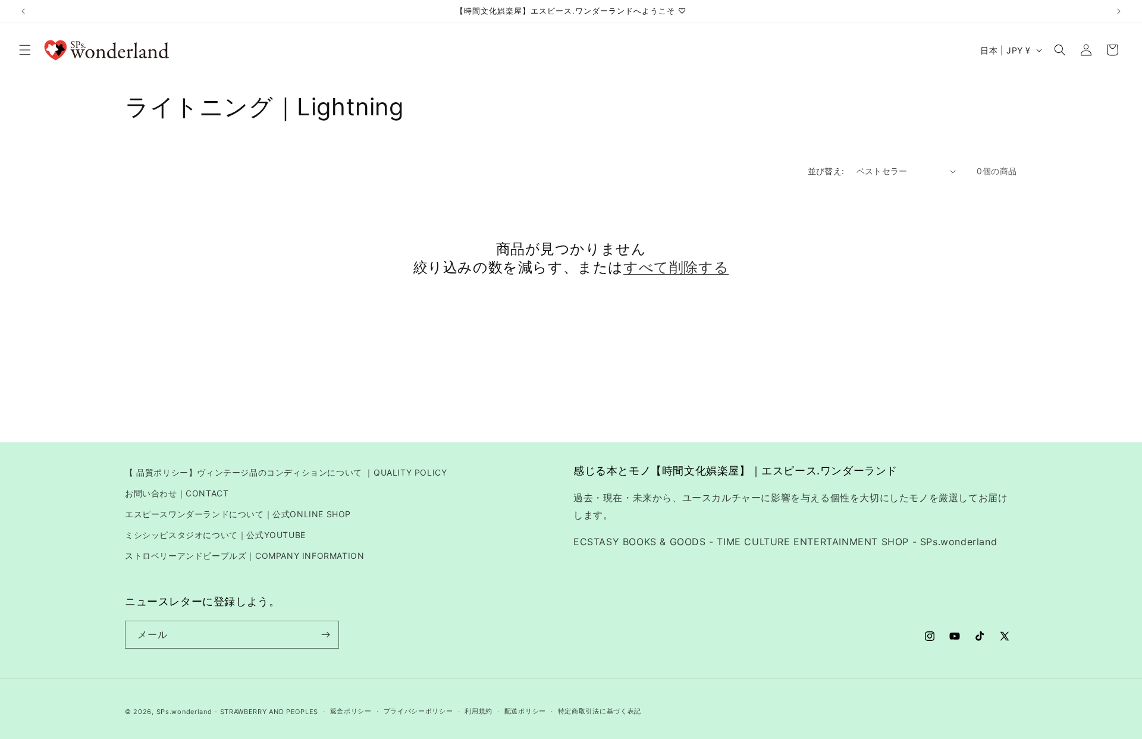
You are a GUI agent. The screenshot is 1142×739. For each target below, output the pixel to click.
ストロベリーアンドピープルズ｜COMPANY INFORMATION (244, 556)
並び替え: (826, 171)
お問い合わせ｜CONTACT (176, 493)
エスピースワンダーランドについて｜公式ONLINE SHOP (238, 514)
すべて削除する (676, 267)
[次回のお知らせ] (1119, 11)
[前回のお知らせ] (23, 11)
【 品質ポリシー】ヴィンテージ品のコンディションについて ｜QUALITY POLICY (286, 472)
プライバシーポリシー (418, 711)
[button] (25, 50)
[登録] (325, 635)
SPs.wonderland (184, 711)
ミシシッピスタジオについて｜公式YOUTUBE (215, 535)
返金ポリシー (351, 711)
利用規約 (478, 711)
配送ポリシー (525, 711)
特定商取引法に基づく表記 (599, 711)
